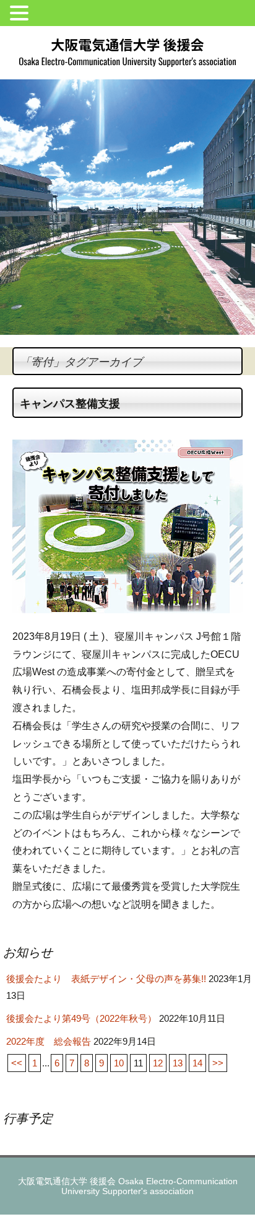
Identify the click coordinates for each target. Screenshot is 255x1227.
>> (217, 1063)
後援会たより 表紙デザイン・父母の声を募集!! (106, 978)
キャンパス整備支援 (70, 403)
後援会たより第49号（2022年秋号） (81, 1018)
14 (197, 1063)
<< (16, 1063)
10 (119, 1063)
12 (158, 1063)
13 (178, 1063)
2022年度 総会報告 (48, 1041)
